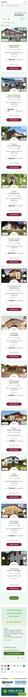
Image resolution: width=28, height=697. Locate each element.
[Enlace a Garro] (14, 181)
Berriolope (14, 521)
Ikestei (14, 144)
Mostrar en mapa (12, 49)
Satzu (14, 428)
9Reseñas (5, 40)
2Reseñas (5, 516)
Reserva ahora (14, 68)
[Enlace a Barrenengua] (14, 370)
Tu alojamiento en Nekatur (14, 613)
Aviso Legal (11, 671)
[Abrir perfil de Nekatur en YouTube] (18, 658)
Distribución (14, 56)
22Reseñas (5, 186)
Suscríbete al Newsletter (14, 610)
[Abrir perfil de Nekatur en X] (14, 658)
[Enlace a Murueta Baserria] (14, 276)
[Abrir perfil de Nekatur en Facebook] (9, 658)
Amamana (14, 569)
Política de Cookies (20, 671)
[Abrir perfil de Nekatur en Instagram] (5, 658)
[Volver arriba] (1, 675)
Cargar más (14, 598)
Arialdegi (14, 333)
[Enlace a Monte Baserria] (14, 84)
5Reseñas (5, 233)
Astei (14, 474)
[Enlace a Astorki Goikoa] (14, 228)
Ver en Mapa (7, 22)
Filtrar (5, 19)
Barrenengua (14, 381)
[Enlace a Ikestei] (14, 134)
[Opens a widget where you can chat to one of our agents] (22, 694)
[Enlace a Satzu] (14, 418)
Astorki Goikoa (14, 239)
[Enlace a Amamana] (14, 558)
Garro (14, 191)
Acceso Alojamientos (15, 622)
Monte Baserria (14, 95)
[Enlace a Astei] (14, 463)
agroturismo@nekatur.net (11, 650)
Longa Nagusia (14, 45)
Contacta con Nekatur (14, 653)
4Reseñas (5, 328)
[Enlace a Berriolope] (14, 511)
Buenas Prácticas (14, 616)
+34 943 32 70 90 (10, 647)
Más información (14, 64)
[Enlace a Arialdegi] (14, 323)
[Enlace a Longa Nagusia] (14, 35)
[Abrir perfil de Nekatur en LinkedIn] (22, 658)
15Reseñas (5, 423)
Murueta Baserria (14, 286)
